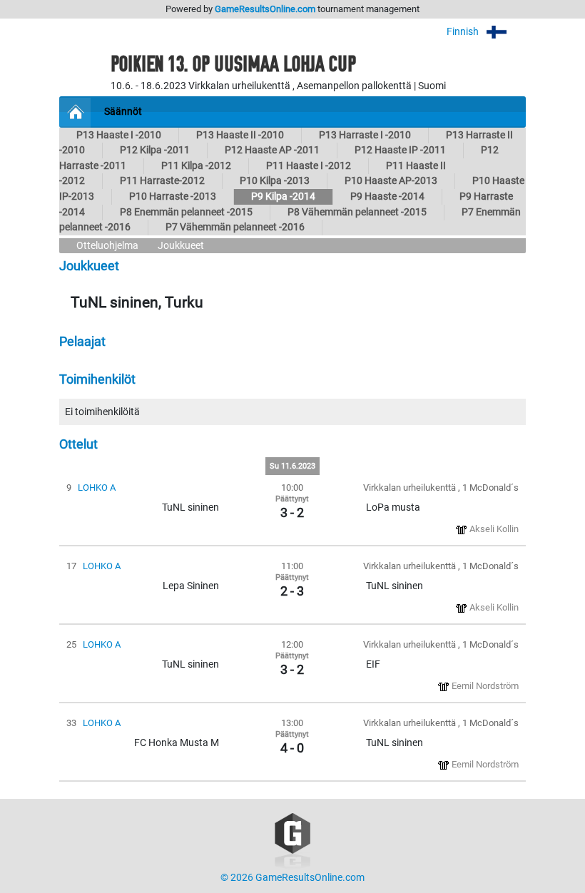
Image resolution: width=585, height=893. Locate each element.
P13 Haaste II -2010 (240, 135)
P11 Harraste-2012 (162, 181)
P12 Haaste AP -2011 (272, 150)
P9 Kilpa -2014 (283, 196)
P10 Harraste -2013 (172, 196)
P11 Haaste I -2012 (308, 166)
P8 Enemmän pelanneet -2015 (186, 212)
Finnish (464, 32)
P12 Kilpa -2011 (155, 150)
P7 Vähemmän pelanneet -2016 (235, 227)
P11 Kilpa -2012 (196, 166)
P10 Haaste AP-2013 (391, 181)
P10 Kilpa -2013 (275, 181)
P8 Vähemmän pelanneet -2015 (357, 212)
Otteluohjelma (107, 246)
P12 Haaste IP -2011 (400, 150)
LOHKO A (97, 487)
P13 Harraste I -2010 (365, 135)
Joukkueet (181, 246)
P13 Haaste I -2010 (118, 135)
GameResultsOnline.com (265, 9)
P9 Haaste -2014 (387, 196)
